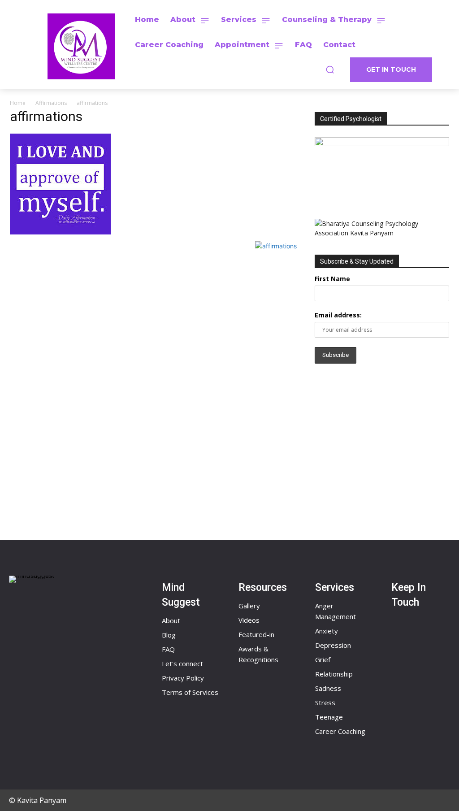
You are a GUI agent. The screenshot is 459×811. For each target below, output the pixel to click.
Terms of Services (190, 692)
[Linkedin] (410, 722)
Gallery (249, 605)
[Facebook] (410, 636)
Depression (333, 645)
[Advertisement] (382, 446)
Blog (169, 634)
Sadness (328, 688)
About (171, 620)
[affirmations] (60, 232)
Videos (249, 620)
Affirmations (51, 103)
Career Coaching (340, 731)
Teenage (329, 716)
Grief (322, 659)
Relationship (334, 673)
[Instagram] (410, 679)
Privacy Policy (183, 677)
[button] (330, 69)
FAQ (168, 649)
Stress (325, 702)
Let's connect (182, 663)
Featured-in (256, 634)
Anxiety (326, 630)
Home (18, 103)
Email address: (338, 315)
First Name (332, 278)
